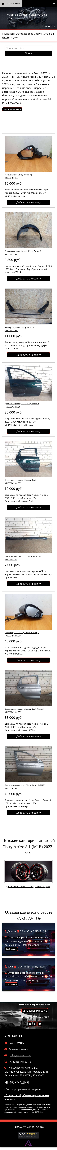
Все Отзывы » (11, 949)
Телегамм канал (18, 1049)
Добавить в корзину (28, 202)
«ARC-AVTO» (13, 3)
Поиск (28, 53)
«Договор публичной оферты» (22, 1089)
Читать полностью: (11, 109)
